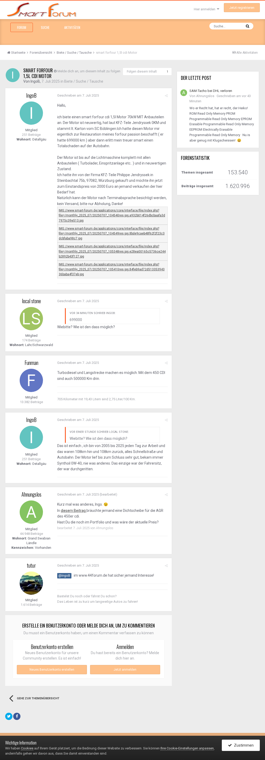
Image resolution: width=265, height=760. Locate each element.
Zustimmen (243, 745)
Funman (31, 362)
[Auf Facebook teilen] (16, 716)
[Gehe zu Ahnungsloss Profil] (31, 512)
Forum (21, 27)
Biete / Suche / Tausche (83, 81)
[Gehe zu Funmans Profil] (31, 380)
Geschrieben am (78, 95)
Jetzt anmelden (125, 669)
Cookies (27, 748)
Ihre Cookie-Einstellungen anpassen (187, 748)
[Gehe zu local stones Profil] (31, 318)
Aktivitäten (72, 27)
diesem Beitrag (73, 510)
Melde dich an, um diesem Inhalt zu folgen (88, 71)
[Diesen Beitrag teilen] (166, 96)
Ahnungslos (31, 494)
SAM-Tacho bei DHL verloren (210, 91)
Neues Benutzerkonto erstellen (52, 669)
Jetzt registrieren (241, 8)
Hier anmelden (205, 9)
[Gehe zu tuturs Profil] (31, 583)
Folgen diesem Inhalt (142, 71)
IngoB (35, 81)
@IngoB (64, 575)
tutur (31, 565)
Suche (45, 27)
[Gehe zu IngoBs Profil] (13, 75)
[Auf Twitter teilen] (8, 716)
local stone (31, 301)
